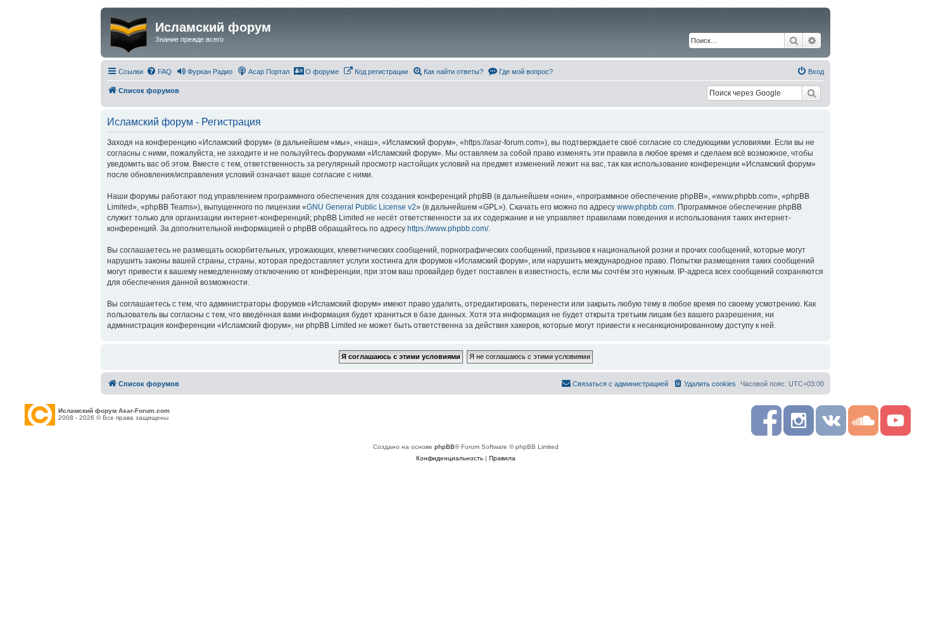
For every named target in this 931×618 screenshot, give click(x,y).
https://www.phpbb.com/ (447, 228)
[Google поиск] (811, 93)
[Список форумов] (129, 32)
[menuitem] (159, 71)
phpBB (444, 446)
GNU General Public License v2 (361, 207)
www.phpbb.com (645, 207)
